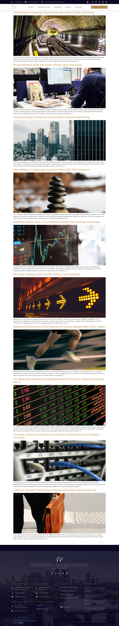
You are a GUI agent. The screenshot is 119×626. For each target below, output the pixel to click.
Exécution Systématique (69, 587)
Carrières (39, 605)
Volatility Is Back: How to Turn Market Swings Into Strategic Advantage (56, 221)
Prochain (102, 542)
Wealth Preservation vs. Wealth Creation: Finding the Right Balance (95, 602)
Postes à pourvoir (42, 609)
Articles (68, 7)
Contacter (78, 7)
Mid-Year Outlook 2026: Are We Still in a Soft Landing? (46, 274)
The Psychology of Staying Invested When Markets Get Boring (51, 117)
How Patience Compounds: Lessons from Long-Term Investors (51, 169)
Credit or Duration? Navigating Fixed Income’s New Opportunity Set (54, 490)
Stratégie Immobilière (68, 591)
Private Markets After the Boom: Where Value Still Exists (47, 64)
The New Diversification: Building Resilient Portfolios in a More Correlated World (58, 380)
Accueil (30, 7)
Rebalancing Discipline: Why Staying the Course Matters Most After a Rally (59, 326)
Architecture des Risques (69, 598)
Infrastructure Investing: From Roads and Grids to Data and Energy (54, 12)
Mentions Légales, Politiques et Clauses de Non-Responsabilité (90, 621)
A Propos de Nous (43, 7)
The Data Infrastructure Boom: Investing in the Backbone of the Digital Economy (56, 436)
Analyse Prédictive (66, 594)
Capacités (57, 7)
